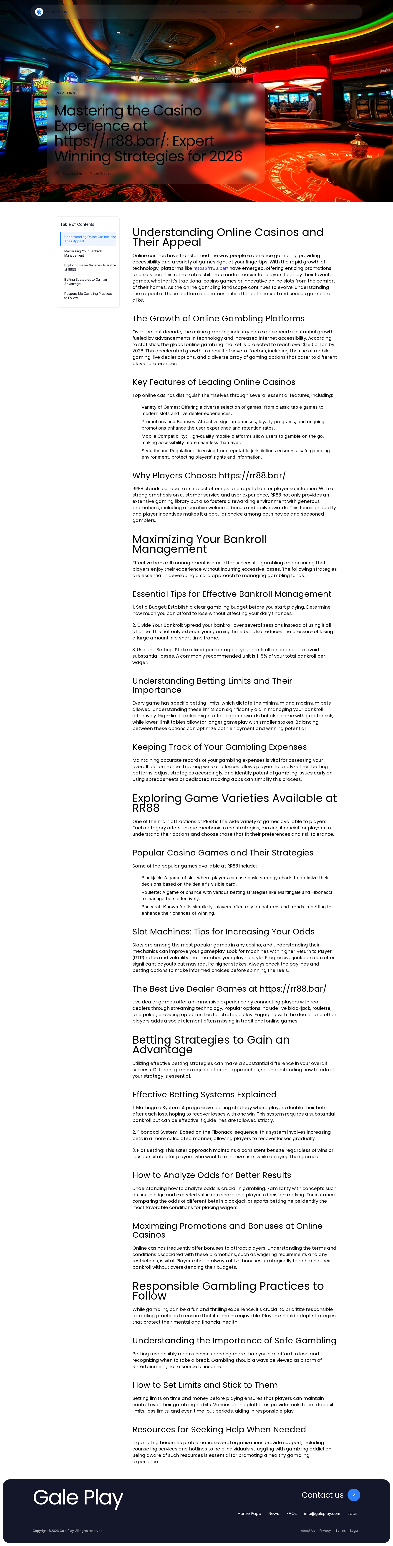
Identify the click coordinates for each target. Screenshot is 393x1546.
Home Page (249, 1513)
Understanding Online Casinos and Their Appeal (90, 239)
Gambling (66, 93)
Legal (354, 1530)
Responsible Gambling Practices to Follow (88, 296)
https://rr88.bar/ (210, 268)
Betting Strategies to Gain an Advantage (85, 282)
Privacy (325, 1530)
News (273, 1513)
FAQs (292, 1513)
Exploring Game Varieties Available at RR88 (90, 267)
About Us (308, 1530)
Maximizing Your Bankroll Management (83, 253)
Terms (340, 1530)
